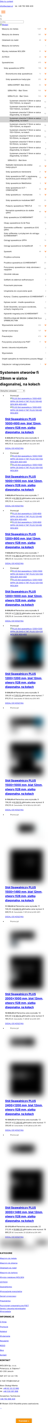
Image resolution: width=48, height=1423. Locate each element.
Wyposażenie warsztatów (11, 1291)
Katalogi (3, 1331)
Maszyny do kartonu (9, 1272)
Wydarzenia (5, 1336)
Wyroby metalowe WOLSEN (12, 1277)
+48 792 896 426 (7, 1399)
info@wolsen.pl (6, 6)
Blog (2, 1350)
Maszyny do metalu (8, 1258)
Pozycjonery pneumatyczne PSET (14, 1305)
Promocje (4, 1327)
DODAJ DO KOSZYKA (14, 448)
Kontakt (3, 1355)
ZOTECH (4, 1282)
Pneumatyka (5, 1301)
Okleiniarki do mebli (8, 1268)
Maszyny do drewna (8, 1263)
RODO (2, 1345)
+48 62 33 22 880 (11, 1388)
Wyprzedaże (5, 1311)
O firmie (3, 1322)
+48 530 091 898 (10, 1391)
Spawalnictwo (6, 1287)
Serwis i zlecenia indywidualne (13, 1308)
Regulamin (4, 1341)
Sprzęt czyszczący (8, 1296)
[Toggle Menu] (3, 12)
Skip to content (6, 1)
